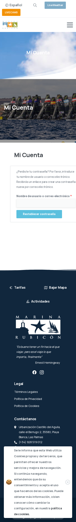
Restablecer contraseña (39, 214)
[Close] (67, 482)
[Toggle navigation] (70, 25)
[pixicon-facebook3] (34, 372)
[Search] (35, 5)
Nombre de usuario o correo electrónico (46, 195)
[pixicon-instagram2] (41, 372)
